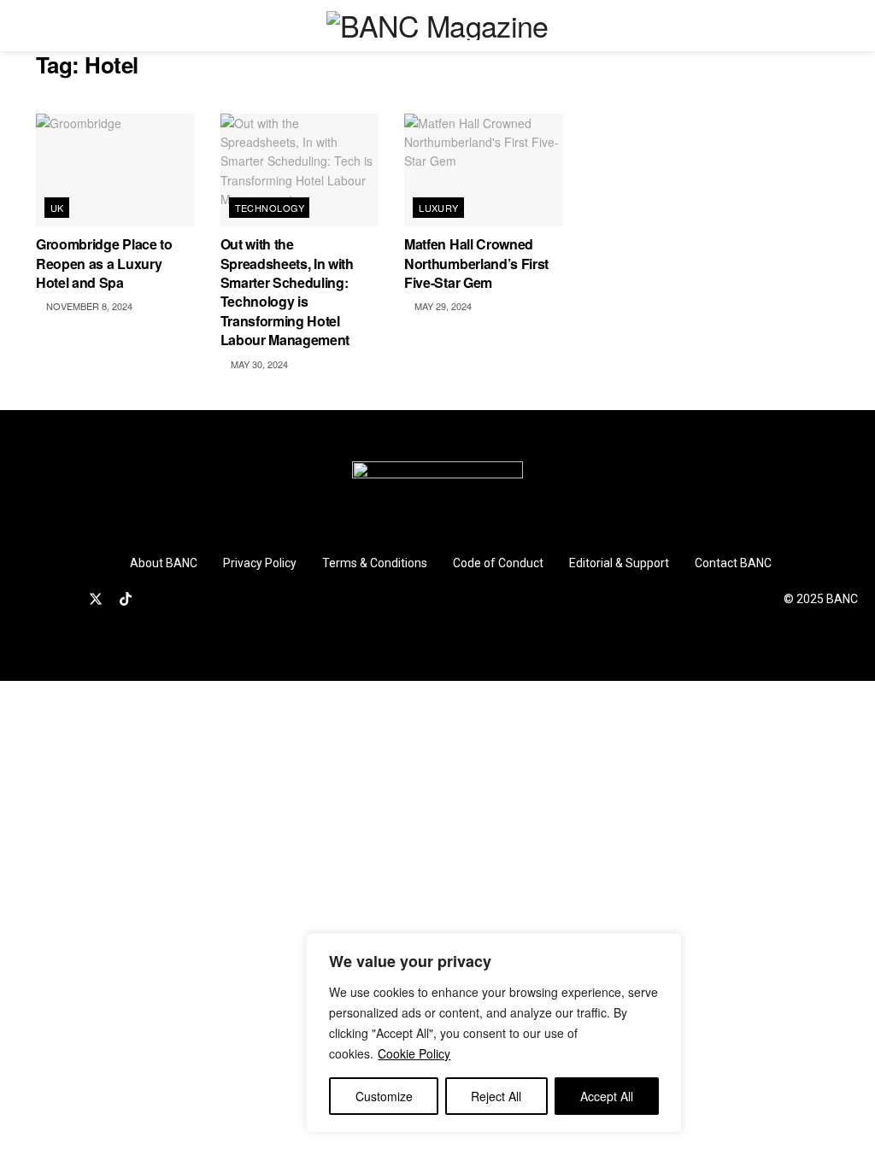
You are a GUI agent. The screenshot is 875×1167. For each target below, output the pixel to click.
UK (57, 207)
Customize (384, 1096)
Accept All (606, 1096)
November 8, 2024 (88, 306)
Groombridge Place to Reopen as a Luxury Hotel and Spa (104, 263)
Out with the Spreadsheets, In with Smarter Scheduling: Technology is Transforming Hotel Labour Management (287, 291)
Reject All (496, 1096)
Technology (269, 207)
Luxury (439, 207)
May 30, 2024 (258, 364)
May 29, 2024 (442, 306)
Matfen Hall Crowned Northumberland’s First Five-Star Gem (476, 263)
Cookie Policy (414, 1053)
